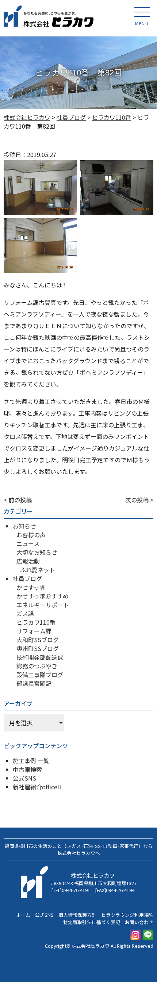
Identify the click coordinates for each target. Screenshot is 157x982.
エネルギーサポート (42, 604)
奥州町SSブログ (37, 648)
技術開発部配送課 (39, 657)
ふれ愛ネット (37, 569)
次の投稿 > (139, 499)
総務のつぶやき (36, 665)
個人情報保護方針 (77, 914)
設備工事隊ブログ (39, 674)
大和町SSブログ (37, 639)
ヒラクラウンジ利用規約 (127, 914)
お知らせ (24, 526)
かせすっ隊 (30, 587)
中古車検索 (27, 769)
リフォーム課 (33, 630)
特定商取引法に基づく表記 (91, 922)
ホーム (23, 914)
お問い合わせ (139, 922)
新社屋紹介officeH (37, 786)
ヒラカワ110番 (35, 622)
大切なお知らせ (36, 552)
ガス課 (25, 613)
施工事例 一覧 (31, 760)
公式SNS (24, 778)
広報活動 (28, 561)
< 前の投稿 (18, 499)
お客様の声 (31, 534)
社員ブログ (27, 578)
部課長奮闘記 (33, 683)
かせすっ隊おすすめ (42, 596)
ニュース (27, 543)
